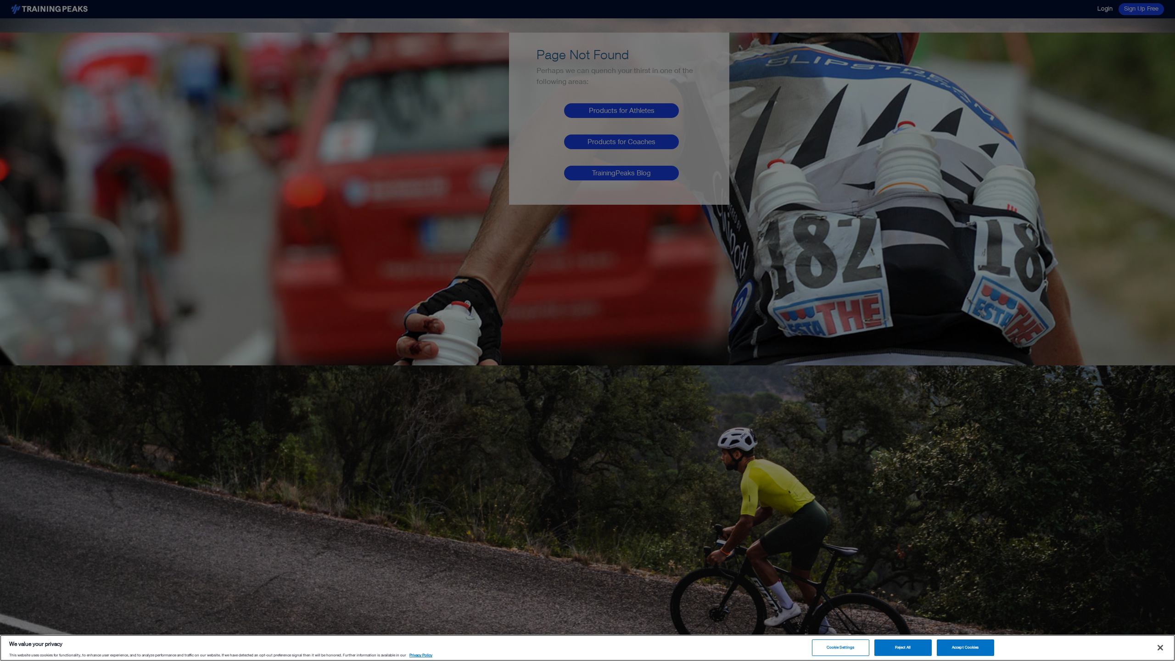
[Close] (1160, 648)
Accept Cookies (965, 647)
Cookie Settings (840, 647)
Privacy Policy (420, 655)
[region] (587, 648)
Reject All (903, 647)
